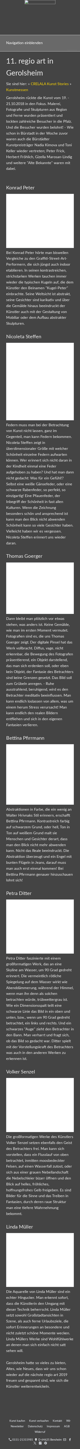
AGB (67, 1426)
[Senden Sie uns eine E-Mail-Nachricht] (64, 1440)
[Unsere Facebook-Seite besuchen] (70, 1440)
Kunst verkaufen (39, 1421)
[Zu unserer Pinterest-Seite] (45, 1443)
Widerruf (40, 1432)
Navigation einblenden (24, 43)
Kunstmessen (17, 90)
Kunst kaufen (17, 1421)
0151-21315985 (22, 1440)
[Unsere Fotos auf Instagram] (40, 1443)
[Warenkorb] (72, 43)
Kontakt (57, 1421)
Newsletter (17, 1426)
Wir (68, 1421)
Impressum (53, 1426)
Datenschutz (35, 1426)
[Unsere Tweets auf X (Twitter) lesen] (35, 1443)
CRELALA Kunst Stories (50, 84)
